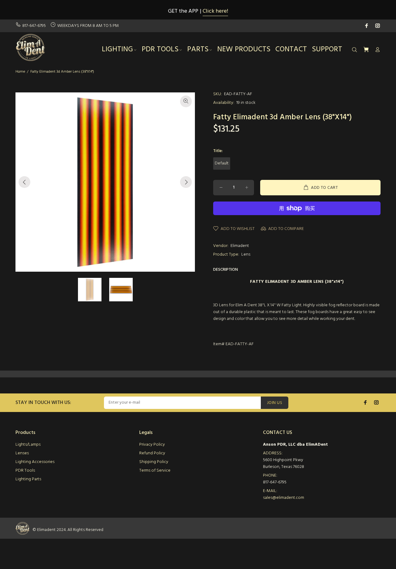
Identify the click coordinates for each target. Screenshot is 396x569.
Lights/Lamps (28, 444)
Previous (24, 182)
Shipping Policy (153, 461)
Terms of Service (154, 470)
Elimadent (239, 245)
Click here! (215, 11)
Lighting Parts (28, 479)
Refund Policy (152, 453)
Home (20, 72)
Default (222, 163)
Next (186, 182)
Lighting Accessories (34, 461)
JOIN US (274, 402)
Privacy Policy (152, 444)
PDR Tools (25, 470)
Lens (245, 254)
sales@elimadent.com (283, 497)
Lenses (22, 453)
